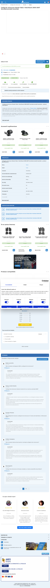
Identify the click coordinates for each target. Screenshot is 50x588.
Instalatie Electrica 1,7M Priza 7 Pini (25, 139)
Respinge (9, 307)
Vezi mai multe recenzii (25, 527)
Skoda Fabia (33, 108)
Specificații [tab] (5, 157)
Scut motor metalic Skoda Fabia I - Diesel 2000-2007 (25, 237)
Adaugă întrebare (42, 359)
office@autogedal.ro (20, 262)
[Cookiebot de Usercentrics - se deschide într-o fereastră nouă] (43, 281)
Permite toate (41, 307)
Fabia (27, 167)
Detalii (5, 565)
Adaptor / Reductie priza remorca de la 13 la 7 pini (8, 139)
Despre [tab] (41, 284)
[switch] (19, 302)
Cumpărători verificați (9, 336)
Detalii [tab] (25, 284)
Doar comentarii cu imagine (10, 341)
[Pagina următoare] (29, 489)
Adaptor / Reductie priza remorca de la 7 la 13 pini (41, 139)
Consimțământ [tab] (8, 284)
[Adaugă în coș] (14, 152)
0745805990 (12, 70)
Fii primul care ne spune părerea (14, 87)
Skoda (27, 164)
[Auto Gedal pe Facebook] (36, 546)
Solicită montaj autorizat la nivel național (14, 90)
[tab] (25, 101)
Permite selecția (25, 307)
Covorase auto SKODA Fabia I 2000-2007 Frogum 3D (8, 237)
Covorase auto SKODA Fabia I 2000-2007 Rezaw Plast (41, 237)
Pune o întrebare (26, 87)
